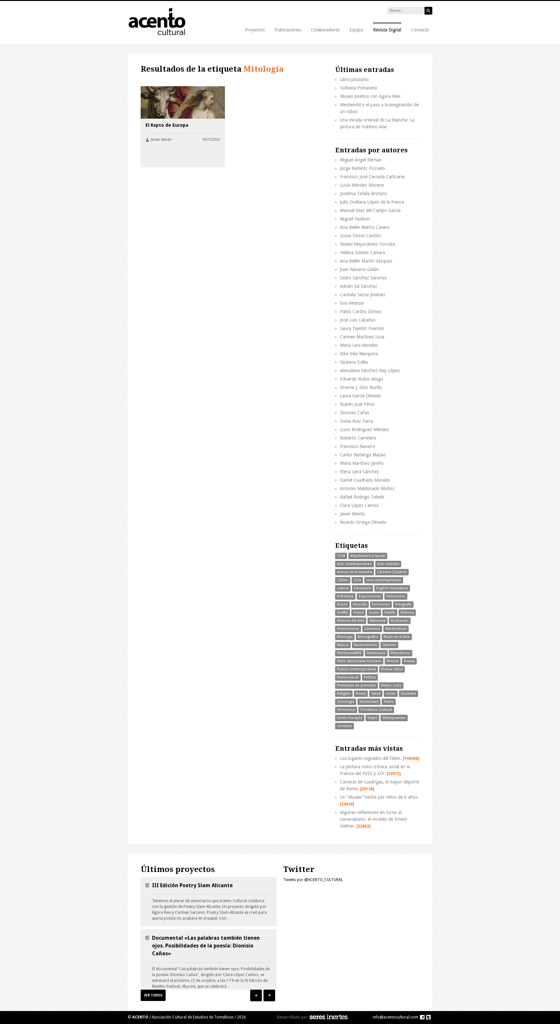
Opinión (389, 645)
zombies (344, 726)
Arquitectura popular (367, 556)
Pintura (393, 661)
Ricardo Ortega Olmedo (363, 522)
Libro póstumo (354, 79)
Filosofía (360, 604)
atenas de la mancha (354, 572)
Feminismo (395, 596)
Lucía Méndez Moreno (362, 185)
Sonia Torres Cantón (360, 235)
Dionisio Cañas (354, 412)
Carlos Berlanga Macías (363, 454)
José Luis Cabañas (357, 320)
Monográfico (368, 637)
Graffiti (342, 612)
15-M (341, 556)
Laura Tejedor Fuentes (362, 328)
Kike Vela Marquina (359, 353)
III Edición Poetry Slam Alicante (192, 885)
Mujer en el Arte (397, 637)
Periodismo (400, 653)
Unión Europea (349, 718)
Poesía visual (348, 677)
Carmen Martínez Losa (362, 336)
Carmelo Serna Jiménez (362, 294)
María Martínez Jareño (362, 463)
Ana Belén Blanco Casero (365, 227)
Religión (344, 693)
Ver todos (153, 995)
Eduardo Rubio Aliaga (361, 379)
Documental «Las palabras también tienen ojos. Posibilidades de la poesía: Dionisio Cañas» (206, 946)
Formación (381, 604)
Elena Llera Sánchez (359, 471)
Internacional (348, 629)
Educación (362, 588)
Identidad (377, 620)
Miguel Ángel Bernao (360, 159)
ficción (342, 604)
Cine (357, 580)
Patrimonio (376, 653)
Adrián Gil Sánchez (358, 286)
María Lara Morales (359, 345)
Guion (374, 612)
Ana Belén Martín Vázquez (366, 261)
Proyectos (255, 29)
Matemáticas (396, 629)
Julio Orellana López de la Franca (372, 202)
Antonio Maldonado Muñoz (367, 488)
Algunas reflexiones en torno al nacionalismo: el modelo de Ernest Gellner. (373, 819)
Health (389, 612)
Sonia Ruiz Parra (356, 421)
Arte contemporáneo (354, 564)
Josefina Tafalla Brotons (363, 193)
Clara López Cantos (359, 505)
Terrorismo (346, 710)
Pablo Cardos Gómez (361, 311)
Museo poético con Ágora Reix (370, 96)
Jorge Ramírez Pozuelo (362, 168)
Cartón (342, 580)
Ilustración (400, 620)
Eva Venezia (352, 303)
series (391, 693)
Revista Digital (387, 29)
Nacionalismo (365, 645)
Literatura (372, 629)
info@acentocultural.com (395, 1017)
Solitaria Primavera (358, 87)
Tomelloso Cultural (376, 710)
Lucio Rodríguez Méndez (364, 429)
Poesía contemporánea (356, 669)
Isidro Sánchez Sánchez (363, 277)
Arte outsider (388, 564)
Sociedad (408, 693)
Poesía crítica (392, 669)
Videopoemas (394, 718)
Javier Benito (161, 139)
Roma (361, 693)
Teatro (389, 702)
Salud (375, 693)
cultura (343, 588)
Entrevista (345, 596)
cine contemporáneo (383, 580)
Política (370, 677)
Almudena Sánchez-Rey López (370, 370)
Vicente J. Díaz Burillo (361, 387)
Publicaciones (287, 29)
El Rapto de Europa (167, 125)
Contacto (420, 29)
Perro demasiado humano (359, 661)
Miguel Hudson (355, 218)
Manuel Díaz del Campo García (370, 210)
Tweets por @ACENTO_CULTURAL (313, 879)
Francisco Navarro (357, 446)
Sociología (345, 702)
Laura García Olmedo (360, 395)
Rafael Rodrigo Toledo (362, 497)
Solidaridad (369, 702)
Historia (407, 612)
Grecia (358, 612)
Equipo (356, 29)
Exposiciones (370, 596)
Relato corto (391, 685)
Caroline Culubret (392, 572)
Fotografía (403, 604)
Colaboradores (325, 29)
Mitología (345, 637)
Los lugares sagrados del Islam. (379, 758)
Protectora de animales (356, 685)
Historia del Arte (350, 620)
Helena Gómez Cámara (362, 252)
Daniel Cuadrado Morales (365, 480)
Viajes (372, 718)
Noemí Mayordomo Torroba (367, 244)
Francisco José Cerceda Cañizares (372, 176)
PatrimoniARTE (349, 653)
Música (343, 645)
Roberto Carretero (358, 438)
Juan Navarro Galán (359, 269)
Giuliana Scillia (354, 362)
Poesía (409, 661)
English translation (392, 588)
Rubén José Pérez (357, 404)
